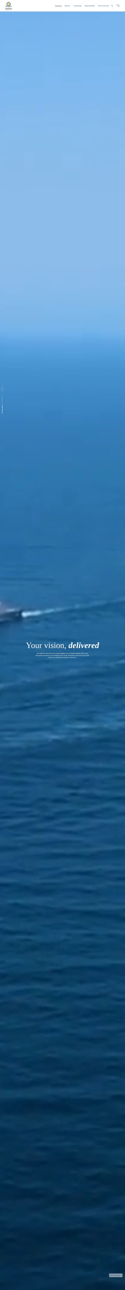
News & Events (103, 6)
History (67, 6)
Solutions (58, 6)
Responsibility (90, 6)
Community (77, 6)
